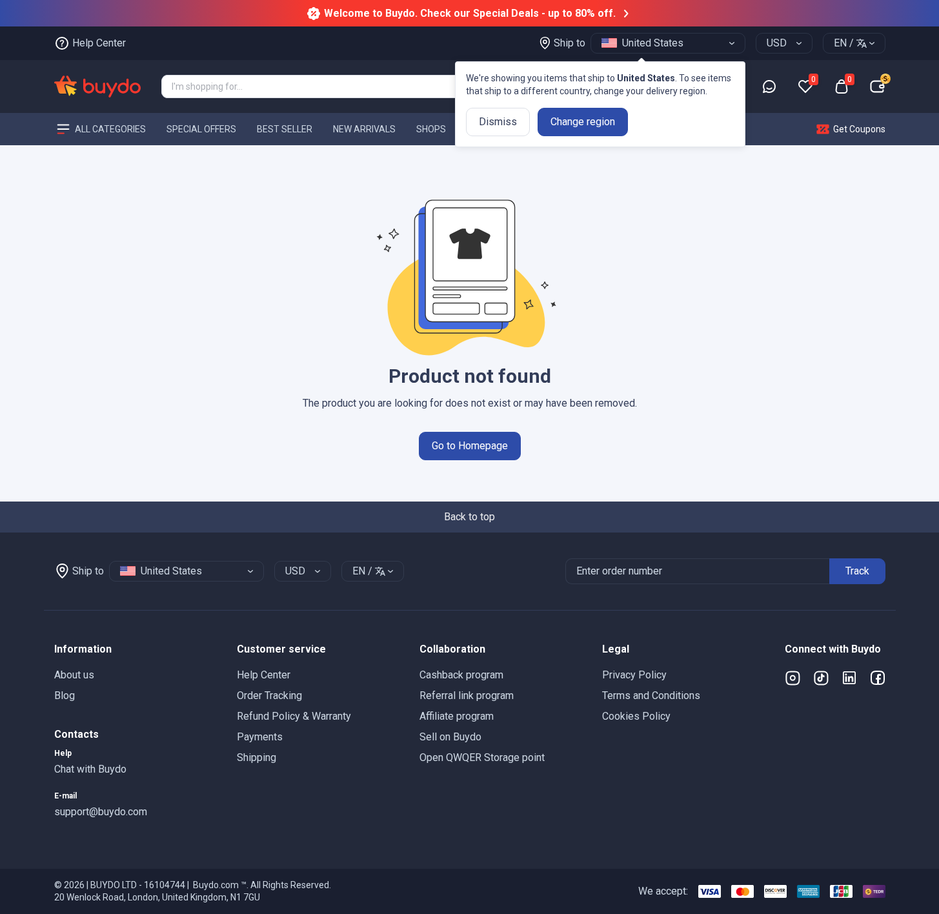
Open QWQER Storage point (482, 757)
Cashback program (461, 675)
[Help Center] (769, 86)
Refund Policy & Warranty (294, 716)
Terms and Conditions (651, 695)
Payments (260, 737)
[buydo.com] (97, 86)
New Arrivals (364, 128)
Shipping (256, 757)
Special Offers (201, 128)
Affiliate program (456, 716)
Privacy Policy (634, 675)
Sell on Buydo (450, 737)
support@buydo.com (100, 812)
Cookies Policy (636, 716)
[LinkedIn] (849, 678)
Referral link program (466, 695)
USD (777, 43)
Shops (431, 128)
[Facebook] (877, 678)
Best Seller (284, 128)
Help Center (263, 675)
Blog (64, 695)
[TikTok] (821, 678)
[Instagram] (792, 678)
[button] (135, 649)
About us (74, 675)
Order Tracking (269, 695)
